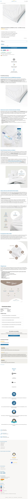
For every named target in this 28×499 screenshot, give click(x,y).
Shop (2, 3)
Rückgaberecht (6, 54)
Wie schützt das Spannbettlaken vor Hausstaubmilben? (9, 315)
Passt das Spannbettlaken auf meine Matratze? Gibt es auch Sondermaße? (11, 324)
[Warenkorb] (27, 1)
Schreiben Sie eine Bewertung (4, 344)
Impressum (6, 497)
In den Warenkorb (14, 47)
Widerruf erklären (20, 497)
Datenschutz (10, 497)
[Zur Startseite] (14, 1)
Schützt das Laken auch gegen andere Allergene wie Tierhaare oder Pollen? (11, 322)
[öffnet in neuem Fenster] (14, 462)
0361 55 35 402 (4, 433)
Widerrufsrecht (2, 467)
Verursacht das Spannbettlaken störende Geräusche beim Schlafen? (10, 317)
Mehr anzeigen (2, 364)
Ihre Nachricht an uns (14, 335)
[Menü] (1, 1)
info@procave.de (4, 436)
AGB (12, 497)
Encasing (4, 3)
